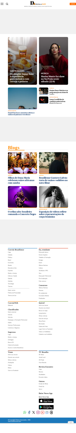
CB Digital (10, 340)
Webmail (10, 305)
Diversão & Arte (12, 268)
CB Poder (41, 360)
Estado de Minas (43, 384)
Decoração (42, 324)
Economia (10, 262)
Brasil (9, 260)
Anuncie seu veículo (13, 357)
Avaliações (11, 362)
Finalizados (42, 298)
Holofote (10, 281)
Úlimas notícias (43, 316)
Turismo (10, 286)
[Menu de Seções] (2, 4)
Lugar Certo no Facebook (46, 329)
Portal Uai (41, 386)
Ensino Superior (43, 255)
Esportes (10, 270)
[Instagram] (38, 413)
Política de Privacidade (14, 293)
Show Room (42, 321)
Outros (42, 381)
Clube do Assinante (13, 345)
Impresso (12, 332)
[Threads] (51, 413)
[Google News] (47, 413)
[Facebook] (29, 413)
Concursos (43, 285)
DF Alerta (41, 354)
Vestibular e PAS (43, 270)
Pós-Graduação (43, 278)
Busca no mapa (43, 310)
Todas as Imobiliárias (44, 331)
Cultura (41, 268)
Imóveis (10, 314)
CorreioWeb (13, 303)
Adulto (9, 322)
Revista (41, 372)
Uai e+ (40, 389)
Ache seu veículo (12, 354)
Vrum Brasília (42, 362)
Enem (40, 262)
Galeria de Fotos (43, 326)
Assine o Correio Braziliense (15, 347)
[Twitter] (33, 413)
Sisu (40, 273)
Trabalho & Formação (45, 257)
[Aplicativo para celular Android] (46, 409)
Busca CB (11, 342)
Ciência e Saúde (12, 276)
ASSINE (73, 4)
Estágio (41, 260)
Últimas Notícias (43, 265)
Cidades (10, 255)
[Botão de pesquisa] (7, 4)
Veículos (10, 317)
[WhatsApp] (24, 413)
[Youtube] (42, 413)
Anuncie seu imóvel (44, 308)
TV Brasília (43, 352)
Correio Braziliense (16, 250)
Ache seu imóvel (43, 305)
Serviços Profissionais (14, 325)
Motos (9, 368)
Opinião (10, 278)
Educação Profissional (45, 276)
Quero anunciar (12, 312)
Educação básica (43, 252)
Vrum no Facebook (13, 370)
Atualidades (42, 374)
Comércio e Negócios (14, 328)
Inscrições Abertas (44, 295)
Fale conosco (42, 281)
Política (10, 257)
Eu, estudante (44, 250)
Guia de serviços (43, 318)
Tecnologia (11, 283)
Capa (9, 252)
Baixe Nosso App (46, 393)
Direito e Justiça (12, 273)
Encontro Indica (43, 377)
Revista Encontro (46, 367)
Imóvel (42, 303)
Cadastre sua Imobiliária (45, 334)
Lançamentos (42, 313)
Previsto (41, 290)
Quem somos (11, 290)
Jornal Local (42, 357)
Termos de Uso (12, 295)
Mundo (10, 265)
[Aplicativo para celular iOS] (46, 403)
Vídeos (10, 365)
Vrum (10, 352)
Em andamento (43, 293)
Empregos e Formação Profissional (17, 320)
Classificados (13, 309)
